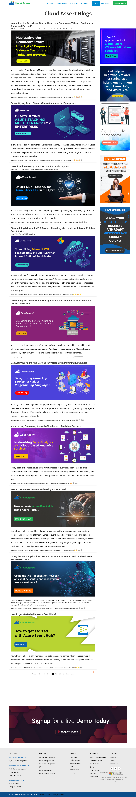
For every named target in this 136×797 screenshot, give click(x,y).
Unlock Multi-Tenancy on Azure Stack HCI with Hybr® (40, 166)
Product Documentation (98, 757)
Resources (85, 3)
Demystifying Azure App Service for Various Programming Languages (49, 363)
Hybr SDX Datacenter (17, 757)
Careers (112, 761)
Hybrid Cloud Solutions (47, 757)
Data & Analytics (75, 763)
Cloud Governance (45, 770)
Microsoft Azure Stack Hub (19, 766)
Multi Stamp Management (18, 769)
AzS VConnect (14, 772)
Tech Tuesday (94, 770)
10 (63, 674)
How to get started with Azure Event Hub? (33, 614)
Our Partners (94, 764)
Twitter (115, 768)
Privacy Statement (58, 795)
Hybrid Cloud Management (18, 761)
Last (72, 674)
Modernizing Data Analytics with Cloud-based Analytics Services (46, 426)
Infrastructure (74, 770)
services (73, 3)
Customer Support (96, 761)
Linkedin (119, 768)
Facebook (111, 768)
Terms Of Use (45, 795)
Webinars (93, 773)
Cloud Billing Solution (46, 761)
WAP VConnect (14, 784)
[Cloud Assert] (19, 4)
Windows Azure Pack (16, 780)
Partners (105, 3)
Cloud (72, 766)
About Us (113, 757)
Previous (34, 674)
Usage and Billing (15, 775)
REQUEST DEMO (120, 3)
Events (92, 767)
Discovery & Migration (47, 764)
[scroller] (132, 794)
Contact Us (114, 764)
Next (67, 674)
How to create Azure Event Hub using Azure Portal (38, 489)
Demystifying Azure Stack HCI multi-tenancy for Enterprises (43, 103)
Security (72, 773)
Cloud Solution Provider (47, 773)
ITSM (41, 767)
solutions (61, 3)
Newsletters (94, 777)
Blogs (96, 3)
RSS (95, 672)
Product (49, 3)
